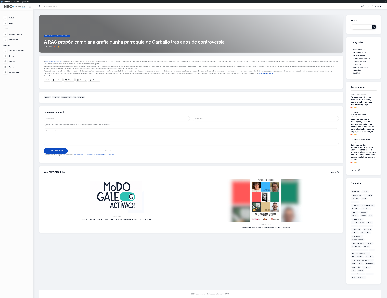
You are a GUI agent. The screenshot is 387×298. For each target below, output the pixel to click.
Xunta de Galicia (358, 277)
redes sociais (357, 257)
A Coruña (355, 191)
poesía (366, 246)
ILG (370, 215)
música (354, 233)
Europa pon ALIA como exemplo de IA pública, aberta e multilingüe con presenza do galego (361, 100)
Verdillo (81, 97)
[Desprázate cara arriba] (384, 292)
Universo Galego (63, 36)
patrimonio (356, 246)
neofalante (365, 233)
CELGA (364, 198)
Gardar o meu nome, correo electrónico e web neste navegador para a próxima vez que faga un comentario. (78, 124)
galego (363, 212)
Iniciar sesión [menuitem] (8, 1)
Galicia (354, 215)
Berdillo (47, 97)
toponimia (370, 263)
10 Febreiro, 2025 (116, 217)
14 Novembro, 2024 (265, 224)
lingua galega (366, 226)
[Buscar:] (364, 27)
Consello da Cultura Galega (363, 205)
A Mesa (365, 191)
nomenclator (66, 97)
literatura (356, 229)
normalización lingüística (362, 243)
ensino (354, 212)
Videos (355, 70)
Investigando (357, 61)
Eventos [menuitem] (26, 1)
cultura (355, 209)
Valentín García (358, 274)
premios (364, 250)
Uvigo (360, 270)
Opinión (355, 64)
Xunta (370, 274)
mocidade (367, 229)
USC (353, 270)
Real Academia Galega (53, 61)
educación (366, 209)
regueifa (369, 257)
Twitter (367, 267)
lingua (354, 226)
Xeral (355, 73)
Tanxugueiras (357, 263)
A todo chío (357, 50)
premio (354, 250)
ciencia (354, 202)
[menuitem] (2, 1)
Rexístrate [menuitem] (17, 1)
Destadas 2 (49, 36)
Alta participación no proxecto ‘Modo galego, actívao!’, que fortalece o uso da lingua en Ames (116, 219)
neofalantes (357, 236)
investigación (357, 219)
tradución (356, 267)
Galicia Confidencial (266, 73)
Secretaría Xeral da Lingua (362, 260)
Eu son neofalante (359, 58)
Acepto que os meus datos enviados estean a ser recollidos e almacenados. (95, 151)
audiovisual (356, 195)
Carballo (56, 97)
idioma (363, 215)
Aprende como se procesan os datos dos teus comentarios (94, 155)
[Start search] (40, 6)
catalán (355, 198)
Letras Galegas (358, 222)
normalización (357, 239)
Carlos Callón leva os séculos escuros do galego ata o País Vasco (266, 227)
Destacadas (357, 52)
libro (369, 222)
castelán (368, 195)
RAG (74, 97)
